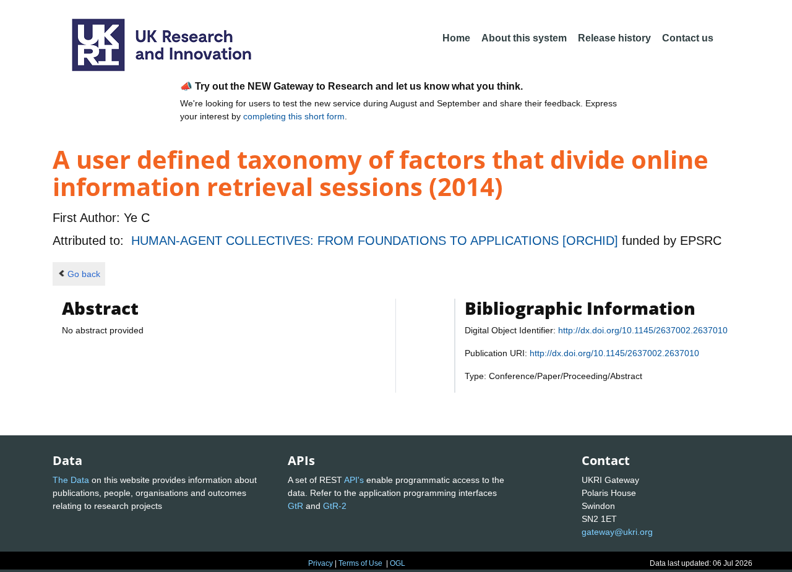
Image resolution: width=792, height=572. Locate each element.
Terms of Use (360, 563)
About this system (524, 38)
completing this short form (294, 116)
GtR (295, 506)
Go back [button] (83, 274)
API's (354, 480)
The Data (71, 480)
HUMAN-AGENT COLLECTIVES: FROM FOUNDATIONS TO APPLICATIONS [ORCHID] (376, 240)
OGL (397, 563)
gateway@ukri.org (617, 532)
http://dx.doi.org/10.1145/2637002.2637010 (643, 330)
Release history (614, 38)
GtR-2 (334, 506)
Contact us (687, 38)
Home (456, 38)
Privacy (320, 563)
